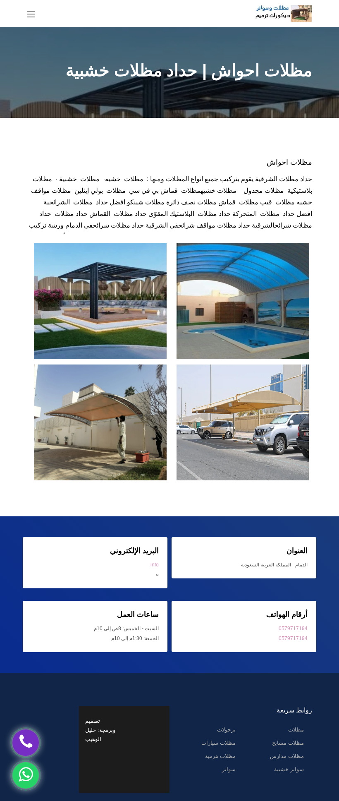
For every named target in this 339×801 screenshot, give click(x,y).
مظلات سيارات (218, 743)
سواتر (229, 769)
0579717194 (293, 628)
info (154, 565)
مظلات (296, 730)
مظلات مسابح (288, 743)
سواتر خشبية (289, 769)
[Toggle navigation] (31, 14)
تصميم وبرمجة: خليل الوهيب (100, 730)
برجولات (226, 730)
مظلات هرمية (220, 756)
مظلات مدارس (287, 756)
